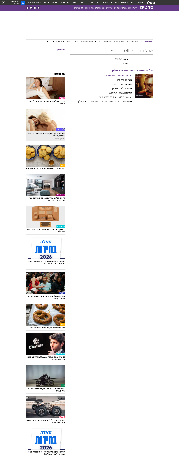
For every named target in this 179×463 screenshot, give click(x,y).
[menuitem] (138, 2)
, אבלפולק (83, 101)
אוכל (91, 3)
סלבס (105, 3)
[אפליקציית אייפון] (35, 7)
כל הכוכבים (99, 8)
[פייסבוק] (27, 7)
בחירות (123, 3)
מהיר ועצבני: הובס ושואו (129, 41)
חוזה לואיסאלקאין (120, 88)
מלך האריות (59, 41)
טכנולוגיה (65, 3)
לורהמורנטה (119, 101)
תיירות (74, 3)
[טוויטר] (31, 7)
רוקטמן (49, 41)
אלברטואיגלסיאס (117, 93)
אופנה (55, 3)
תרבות (114, 3)
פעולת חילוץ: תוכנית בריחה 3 (107, 41)
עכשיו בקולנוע (126, 8)
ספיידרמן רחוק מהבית (86, 41)
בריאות (83, 3)
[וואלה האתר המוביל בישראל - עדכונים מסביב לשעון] (150, 2)
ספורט (131, 3)
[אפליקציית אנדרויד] (38, 7)
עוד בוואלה (59, 74)
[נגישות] (3, 2)
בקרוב (116, 8)
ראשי (135, 8)
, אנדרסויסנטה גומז (108, 97)
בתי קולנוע (89, 8)
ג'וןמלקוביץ (122, 80)
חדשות (140, 3)
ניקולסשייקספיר (117, 84)
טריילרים (109, 8)
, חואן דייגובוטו (107, 101)
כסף (98, 3)
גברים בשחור (71, 41)
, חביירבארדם (94, 101)
